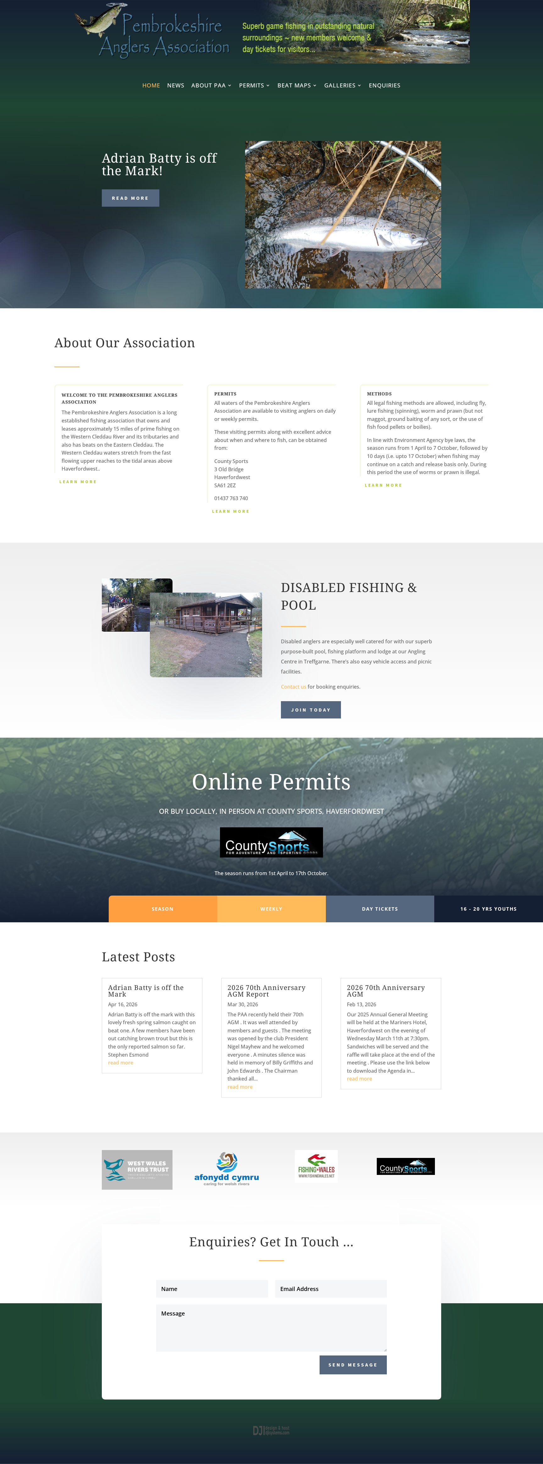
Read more (130, 198)
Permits (251, 86)
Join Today (311, 710)
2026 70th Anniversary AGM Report (267, 990)
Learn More (78, 481)
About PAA (208, 86)
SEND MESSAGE (353, 1364)
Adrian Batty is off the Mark (146, 990)
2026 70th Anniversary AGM (386, 990)
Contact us (293, 686)
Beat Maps (294, 86)
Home (151, 86)
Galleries (340, 86)
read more (120, 1062)
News (175, 86)
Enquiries (385, 86)
